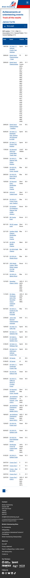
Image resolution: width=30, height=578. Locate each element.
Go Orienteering (6, 527)
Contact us (5, 554)
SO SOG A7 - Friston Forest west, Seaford (13, 201)
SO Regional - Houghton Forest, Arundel (14, 391)
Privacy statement (7, 546)
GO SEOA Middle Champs (12, 244)
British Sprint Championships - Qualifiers (14, 126)
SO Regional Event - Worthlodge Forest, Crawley (13, 185)
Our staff (4, 544)
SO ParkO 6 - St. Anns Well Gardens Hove (13, 339)
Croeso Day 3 (13, 474)
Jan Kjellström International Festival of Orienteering (12, 533)
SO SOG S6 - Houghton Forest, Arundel (14, 169)
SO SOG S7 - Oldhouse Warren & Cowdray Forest (13, 382)
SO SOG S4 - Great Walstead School (14, 439)
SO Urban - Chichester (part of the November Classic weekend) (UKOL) (13, 299)
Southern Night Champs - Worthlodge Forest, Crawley (14, 235)
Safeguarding (5, 530)
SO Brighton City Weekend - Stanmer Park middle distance (14, 210)
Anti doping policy (7, 551)
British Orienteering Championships (12, 537)
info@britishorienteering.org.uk (10, 517)
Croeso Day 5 (13, 462)
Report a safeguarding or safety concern (13, 549)
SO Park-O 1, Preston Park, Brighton (13, 144)
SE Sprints (12, 358)
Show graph (10, 26)
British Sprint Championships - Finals (14, 57)
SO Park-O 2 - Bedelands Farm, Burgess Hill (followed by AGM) (14, 135)
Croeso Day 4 (13, 466)
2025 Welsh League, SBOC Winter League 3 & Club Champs (14, 267)
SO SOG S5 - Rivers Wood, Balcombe (13, 176)
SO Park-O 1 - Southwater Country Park (13, 366)
